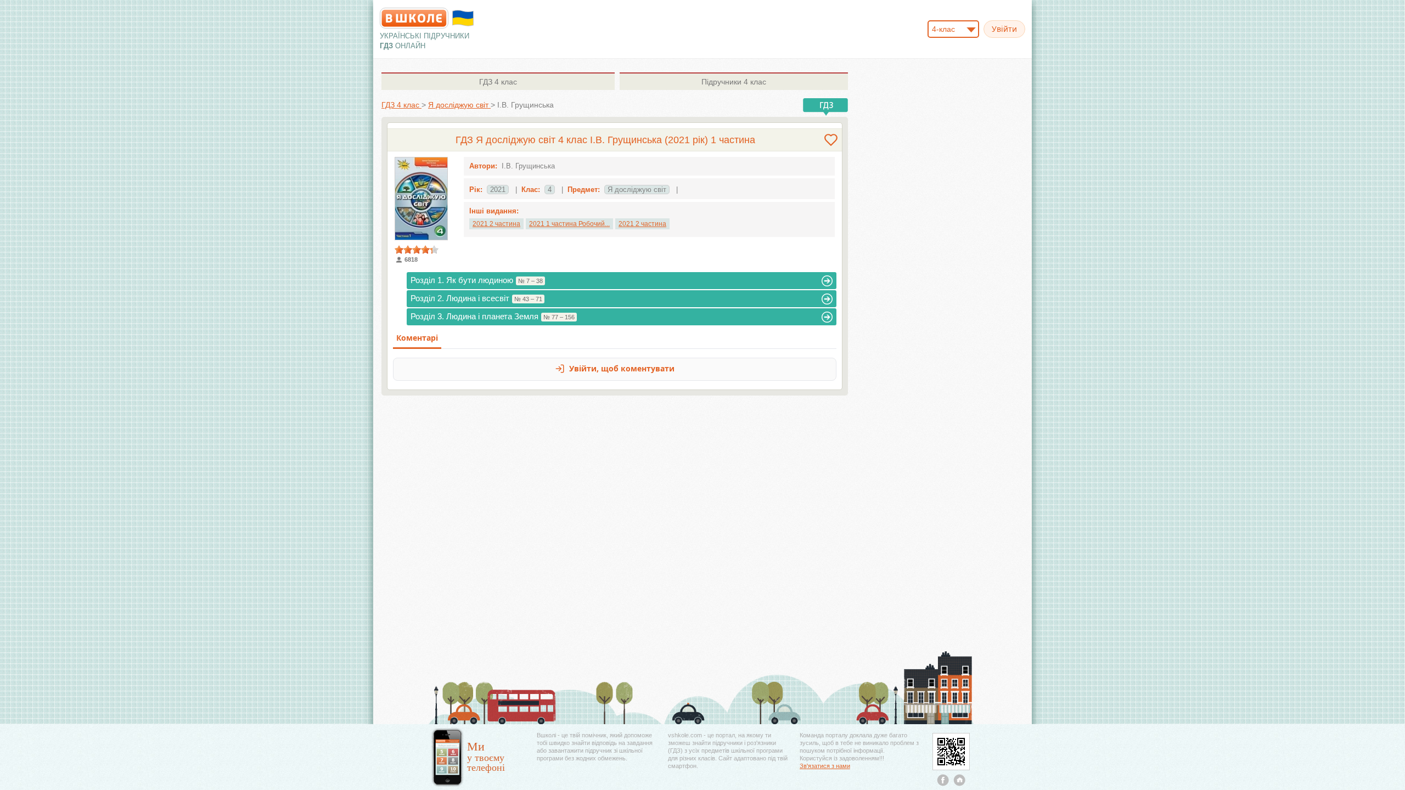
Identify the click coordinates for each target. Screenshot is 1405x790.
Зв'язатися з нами (825, 766)
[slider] (417, 249)
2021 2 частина (496, 224)
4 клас (498, 81)
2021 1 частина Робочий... (569, 224)
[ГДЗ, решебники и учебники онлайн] (414, 18)
